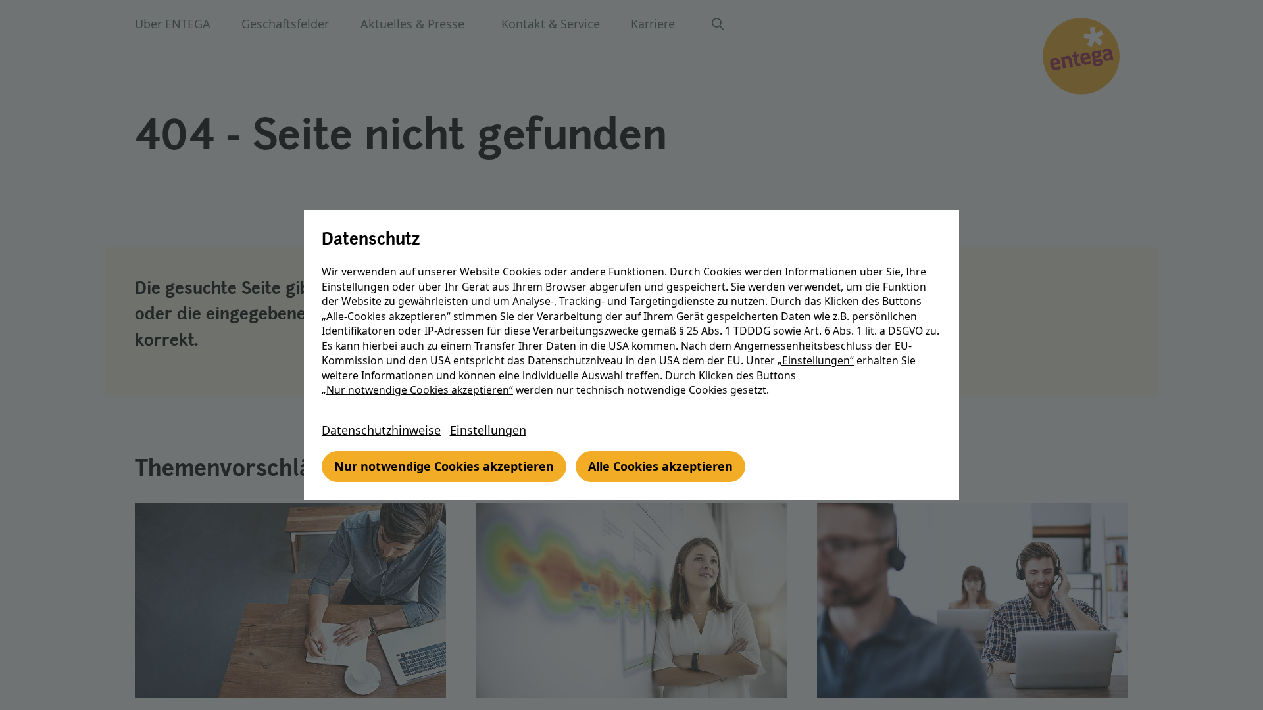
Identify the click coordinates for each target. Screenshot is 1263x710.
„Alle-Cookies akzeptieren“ (386, 316)
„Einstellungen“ (816, 360)
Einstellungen (488, 430)
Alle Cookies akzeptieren (660, 466)
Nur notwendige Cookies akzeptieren (444, 466)
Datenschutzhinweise (381, 430)
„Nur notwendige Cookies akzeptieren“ (417, 390)
